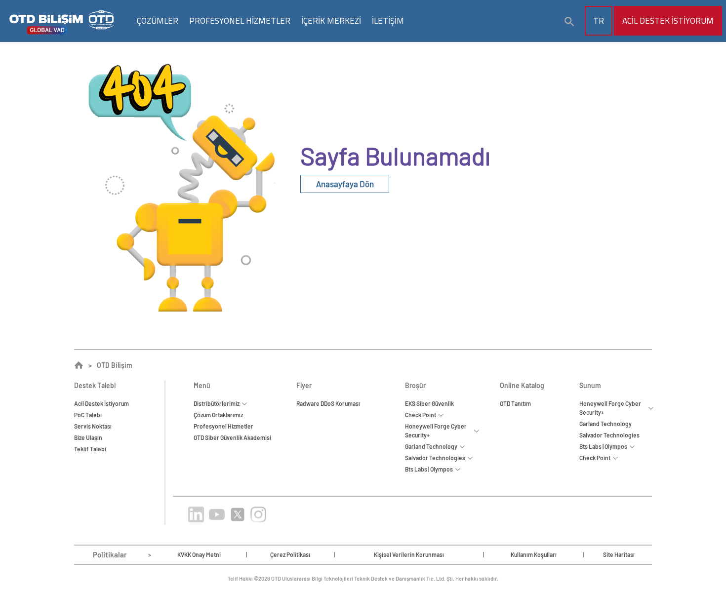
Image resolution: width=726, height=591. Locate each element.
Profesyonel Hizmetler (223, 426)
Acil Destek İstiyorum (101, 403)
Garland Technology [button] (432, 446)
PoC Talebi (88, 414)
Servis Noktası (93, 426)
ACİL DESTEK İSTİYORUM (668, 20)
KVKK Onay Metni (199, 554)
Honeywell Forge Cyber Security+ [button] (436, 430)
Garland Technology (605, 423)
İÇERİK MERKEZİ (331, 20)
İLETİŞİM (388, 20)
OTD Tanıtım (515, 403)
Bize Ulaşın (88, 437)
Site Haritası (619, 554)
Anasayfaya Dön (345, 184)
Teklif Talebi (90, 448)
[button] (569, 21)
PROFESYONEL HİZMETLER (239, 20)
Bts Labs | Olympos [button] (430, 469)
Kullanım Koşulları (534, 554)
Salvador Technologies (609, 435)
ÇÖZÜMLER (157, 20)
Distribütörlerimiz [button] (218, 403)
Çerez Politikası (290, 554)
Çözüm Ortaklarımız (218, 414)
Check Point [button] (421, 414)
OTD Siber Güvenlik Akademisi (232, 437)
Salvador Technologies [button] (436, 457)
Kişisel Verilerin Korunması (409, 554)
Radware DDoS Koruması (328, 403)
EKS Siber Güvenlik (429, 403)
